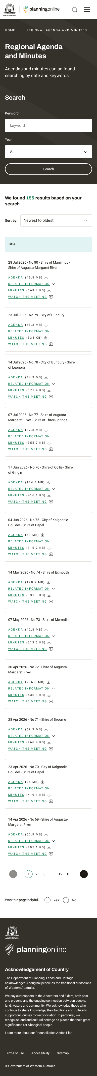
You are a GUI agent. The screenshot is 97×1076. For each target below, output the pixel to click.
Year (8, 139)
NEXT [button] (85, 874)
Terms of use (14, 1053)
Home (10, 30)
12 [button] (60, 874)
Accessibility (40, 1053)
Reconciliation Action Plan (54, 1032)
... (21, 30)
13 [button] (68, 874)
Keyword (12, 113)
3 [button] (45, 874)
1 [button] (29, 874)
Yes (56, 900)
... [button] (52, 874)
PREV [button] (12, 874)
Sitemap (63, 1053)
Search (48, 169)
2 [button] (37, 874)
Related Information (29, 284)
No (74, 900)
